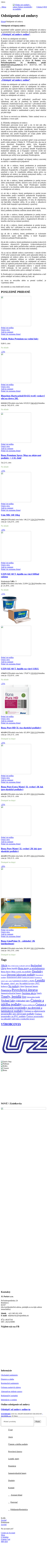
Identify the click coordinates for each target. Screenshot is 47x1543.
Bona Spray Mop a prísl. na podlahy (16, 972)
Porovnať (14, 1502)
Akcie (4, 965)
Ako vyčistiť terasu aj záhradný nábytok (19, 965)
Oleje (22, 986)
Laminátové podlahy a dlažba (23, 981)
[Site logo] (23, 9)
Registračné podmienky (10, 1383)
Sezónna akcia (29, 993)
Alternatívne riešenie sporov (11, 1391)
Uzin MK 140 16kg (10, 515)
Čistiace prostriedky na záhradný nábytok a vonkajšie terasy (22, 1017)
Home (3, 22)
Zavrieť (4, 1520)
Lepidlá (40, 980)
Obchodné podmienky (9, 1375)
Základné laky (23, 1000)
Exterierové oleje (14, 977)
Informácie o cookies (9, 1400)
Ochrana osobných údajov (11, 1387)
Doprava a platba (7, 1379)
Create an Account (8, 1533)
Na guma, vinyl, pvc (10, 983)
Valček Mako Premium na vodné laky (19, 339)
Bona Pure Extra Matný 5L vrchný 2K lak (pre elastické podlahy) (22, 788)
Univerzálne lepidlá (33, 997)
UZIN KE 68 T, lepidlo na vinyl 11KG (20, 668)
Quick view (5, 330)
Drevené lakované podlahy (21, 974)
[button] (7, 328)
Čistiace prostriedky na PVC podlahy (21, 1015)
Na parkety (14, 986)
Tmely (39, 993)
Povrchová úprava (25, 990)
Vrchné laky (8, 1000)
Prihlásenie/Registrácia (19, 1509)
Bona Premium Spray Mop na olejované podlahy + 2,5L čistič (21, 456)
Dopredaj (3, 975)
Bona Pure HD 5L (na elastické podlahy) (21, 727)
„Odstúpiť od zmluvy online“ (15, 34)
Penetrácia (6, 990)
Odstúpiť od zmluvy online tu (15, 1409)
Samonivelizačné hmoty (11, 993)
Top (24, 996)
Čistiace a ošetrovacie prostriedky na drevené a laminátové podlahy (23, 1007)
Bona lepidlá (12, 968)
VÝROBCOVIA (11, 1024)
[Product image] (16, 655)
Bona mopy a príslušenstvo (31, 968)
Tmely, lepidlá (11, 996)
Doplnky (37, 971)
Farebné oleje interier (28, 977)
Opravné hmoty (31, 986)
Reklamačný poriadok (9, 1396)
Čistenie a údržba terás (28, 1005)
